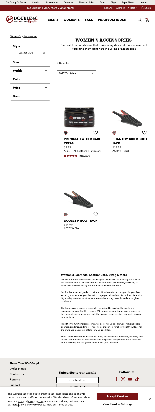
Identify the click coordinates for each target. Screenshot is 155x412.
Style (16, 46)
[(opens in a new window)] (116, 379)
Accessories (30, 36)
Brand (17, 96)
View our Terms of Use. (59, 405)
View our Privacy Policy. (32, 405)
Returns (15, 380)
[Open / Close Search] (139, 19)
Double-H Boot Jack (80, 221)
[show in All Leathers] (65, 132)
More (143, 2)
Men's (53, 20)
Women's (71, 20)
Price (16, 87)
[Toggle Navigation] (61, 20)
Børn (102, 2)
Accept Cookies (118, 396)
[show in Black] (114, 132)
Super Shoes (128, 2)
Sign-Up (77, 387)
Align (113, 2)
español (108, 8)
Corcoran (68, 2)
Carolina (36, 2)
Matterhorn (52, 2)
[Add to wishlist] (95, 132)
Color (17, 79)
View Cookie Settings (117, 404)
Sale (89, 20)
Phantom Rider (86, 2)
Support (15, 385)
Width (17, 71)
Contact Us (17, 374)
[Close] (150, 398)
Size (16, 62)
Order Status (18, 369)
